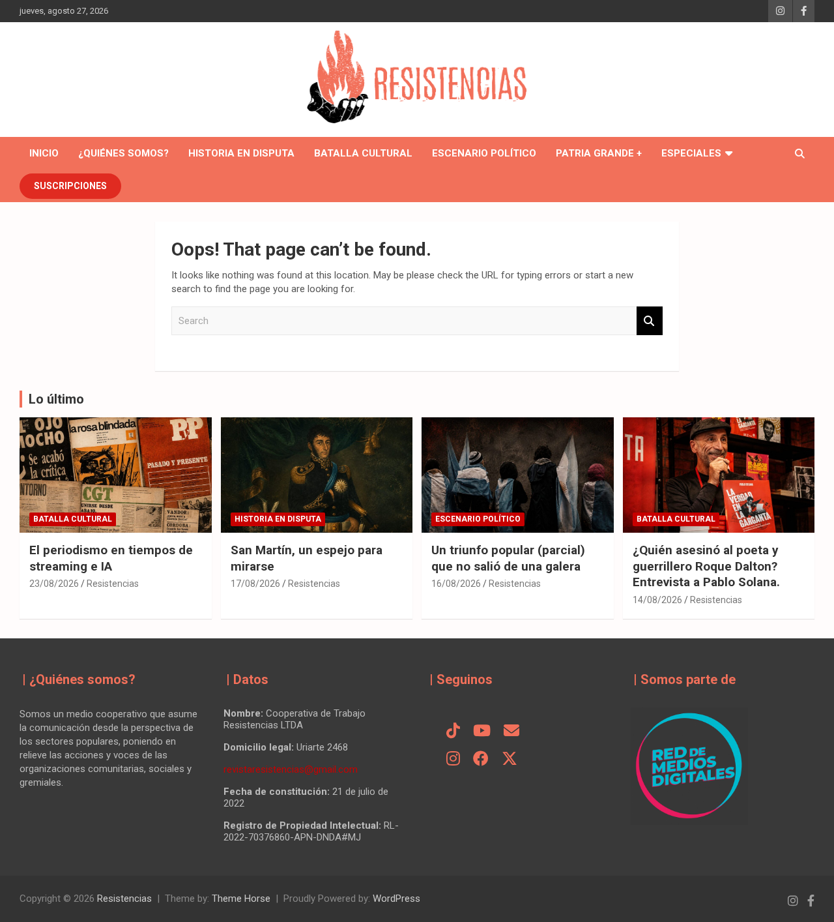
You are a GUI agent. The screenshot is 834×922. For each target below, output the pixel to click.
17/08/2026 (255, 583)
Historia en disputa (241, 153)
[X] (509, 760)
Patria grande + (599, 153)
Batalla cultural (363, 153)
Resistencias (113, 583)
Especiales (691, 153)
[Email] (511, 732)
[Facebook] (481, 760)
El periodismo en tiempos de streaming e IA (111, 558)
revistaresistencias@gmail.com (290, 769)
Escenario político (484, 153)
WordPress (396, 898)
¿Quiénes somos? (123, 153)
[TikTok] (453, 732)
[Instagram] (453, 760)
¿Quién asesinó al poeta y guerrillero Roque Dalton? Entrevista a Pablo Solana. (706, 566)
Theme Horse (241, 898)
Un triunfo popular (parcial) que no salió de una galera (508, 558)
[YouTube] (482, 732)
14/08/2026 (657, 600)
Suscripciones (70, 186)
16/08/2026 (456, 583)
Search (650, 321)
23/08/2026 (54, 583)
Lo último (56, 399)
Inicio (44, 153)
